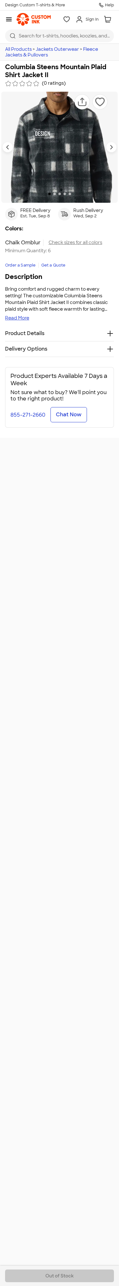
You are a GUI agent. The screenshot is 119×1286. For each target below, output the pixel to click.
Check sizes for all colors (75, 242)
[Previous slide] (8, 147)
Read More (17, 318)
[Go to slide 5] (69, 193)
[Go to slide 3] (59, 193)
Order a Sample (20, 265)
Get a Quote (53, 265)
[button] (82, 101)
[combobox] (59, 36)
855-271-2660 (27, 415)
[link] (34, 19)
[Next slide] (111, 147)
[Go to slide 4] (64, 193)
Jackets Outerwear (57, 49)
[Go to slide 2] (54, 193)
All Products (18, 49)
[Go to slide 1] (49, 193)
